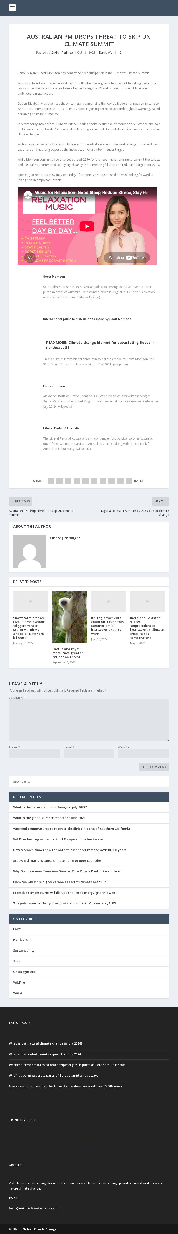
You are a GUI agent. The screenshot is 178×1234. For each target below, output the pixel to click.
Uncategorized (24, 972)
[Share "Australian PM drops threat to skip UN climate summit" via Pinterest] (85, 480)
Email (69, 747)
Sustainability (24, 950)
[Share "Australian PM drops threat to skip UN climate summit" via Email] (120, 480)
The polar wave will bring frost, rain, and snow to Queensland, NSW (64, 903)
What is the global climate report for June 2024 (49, 818)
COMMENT (17, 698)
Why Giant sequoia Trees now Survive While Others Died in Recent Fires (67, 871)
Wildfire (19, 982)
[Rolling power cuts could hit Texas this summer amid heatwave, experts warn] (108, 601)
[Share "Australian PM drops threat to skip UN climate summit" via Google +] (68, 480)
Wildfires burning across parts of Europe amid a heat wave (58, 839)
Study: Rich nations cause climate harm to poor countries (57, 860)
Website (123, 747)
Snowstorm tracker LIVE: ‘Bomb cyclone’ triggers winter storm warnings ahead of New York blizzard (29, 628)
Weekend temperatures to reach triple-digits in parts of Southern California (71, 829)
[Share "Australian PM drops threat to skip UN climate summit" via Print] (129, 480)
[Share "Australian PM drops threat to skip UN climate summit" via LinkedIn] (94, 480)
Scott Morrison (54, 276)
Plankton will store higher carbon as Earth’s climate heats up (59, 882)
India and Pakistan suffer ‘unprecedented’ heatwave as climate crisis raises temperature (147, 628)
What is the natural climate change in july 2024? (50, 807)
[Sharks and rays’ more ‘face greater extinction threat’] (69, 617)
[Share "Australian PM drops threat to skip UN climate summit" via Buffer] (103, 480)
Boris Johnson (54, 386)
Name (14, 747)
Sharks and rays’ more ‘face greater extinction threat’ (67, 653)
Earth (102, 52)
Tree (16, 961)
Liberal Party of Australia (61, 428)
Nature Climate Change (40, 1229)
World (112, 52)
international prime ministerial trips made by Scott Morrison (87, 319)
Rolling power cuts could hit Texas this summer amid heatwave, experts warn (107, 626)
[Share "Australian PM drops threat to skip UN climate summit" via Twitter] (59, 480)
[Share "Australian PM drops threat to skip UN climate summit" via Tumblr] (77, 480)
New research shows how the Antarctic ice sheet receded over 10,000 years (69, 850)
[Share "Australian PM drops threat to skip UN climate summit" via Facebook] (50, 480)
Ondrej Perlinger (62, 52)
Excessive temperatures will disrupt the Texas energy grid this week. (65, 893)
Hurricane (20, 939)
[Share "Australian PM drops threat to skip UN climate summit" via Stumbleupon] (111, 480)
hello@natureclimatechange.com (34, 1208)
